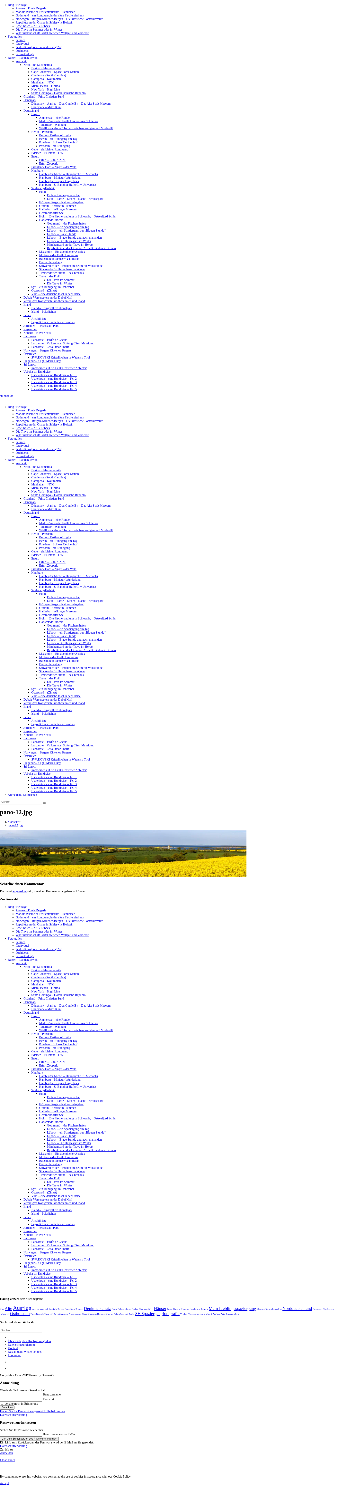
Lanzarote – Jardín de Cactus (49, 339)
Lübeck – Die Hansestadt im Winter (69, 241)
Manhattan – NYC (42, 82)
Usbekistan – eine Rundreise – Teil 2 (54, 378)
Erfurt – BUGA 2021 (52, 160)
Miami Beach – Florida (45, 86)
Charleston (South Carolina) (48, 75)
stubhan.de (6, 396)
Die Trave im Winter (59, 283)
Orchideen (22, 50)
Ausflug (22, 1308)
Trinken (184, 1314)
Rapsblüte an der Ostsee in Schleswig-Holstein (44, 22)
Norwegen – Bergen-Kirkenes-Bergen (47, 350)
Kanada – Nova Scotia (37, 332)
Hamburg (37, 170)
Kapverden (30, 329)
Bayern (35, 114)
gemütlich (148, 1309)
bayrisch (53, 1309)
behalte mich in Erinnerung (21, 1403)
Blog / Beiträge (17, 4)
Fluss (141, 1309)
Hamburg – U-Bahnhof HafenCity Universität (67, 184)
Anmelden (7, 1407)
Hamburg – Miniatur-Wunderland (60, 177)
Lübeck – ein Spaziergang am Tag (68, 227)
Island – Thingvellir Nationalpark (51, 308)
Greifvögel (22, 43)
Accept (4, 1483)
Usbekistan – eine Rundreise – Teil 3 (54, 382)
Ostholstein (20, 1313)
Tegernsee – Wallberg (52, 124)
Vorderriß (208, 1314)
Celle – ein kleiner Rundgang (49, 149)
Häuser (160, 1308)
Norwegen (317, 1309)
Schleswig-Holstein (43, 188)
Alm (2, 1309)
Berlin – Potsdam (42, 131)
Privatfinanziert (61, 1314)
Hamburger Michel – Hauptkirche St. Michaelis (68, 174)
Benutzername (52, 1394)
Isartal (170, 1309)
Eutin (42, 191)
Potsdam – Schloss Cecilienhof (58, 142)
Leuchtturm (195, 1309)
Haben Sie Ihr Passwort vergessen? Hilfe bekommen (32, 1411)
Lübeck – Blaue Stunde (61, 234)
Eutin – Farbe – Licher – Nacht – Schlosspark (75, 198)
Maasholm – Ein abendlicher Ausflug (62, 251)
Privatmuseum (75, 1314)
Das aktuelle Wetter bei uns (24, 1351)
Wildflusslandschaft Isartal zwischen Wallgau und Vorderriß (52, 33)
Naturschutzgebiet (273, 1309)
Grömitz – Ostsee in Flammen (57, 205)
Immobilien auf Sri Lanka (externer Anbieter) (59, 368)
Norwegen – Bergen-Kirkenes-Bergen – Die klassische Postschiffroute (59, 19)
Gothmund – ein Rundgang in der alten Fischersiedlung (50, 15)
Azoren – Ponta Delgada (31, 8)
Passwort (48, 1399)
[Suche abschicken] (44, 803)
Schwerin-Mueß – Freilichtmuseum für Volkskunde (70, 265)
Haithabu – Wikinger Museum (57, 209)
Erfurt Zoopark (48, 163)
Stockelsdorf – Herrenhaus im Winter (62, 269)
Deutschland (31, 110)
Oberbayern (328, 1309)
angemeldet (20, 891)
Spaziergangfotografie (160, 1313)
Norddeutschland (297, 1308)
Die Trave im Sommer (60, 280)
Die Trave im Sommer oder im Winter (39, 29)
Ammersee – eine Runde (54, 117)
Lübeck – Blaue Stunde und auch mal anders (74, 237)
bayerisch (44, 1309)
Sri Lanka (29, 364)
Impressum (14, 1355)
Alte (8, 1308)
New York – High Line (45, 89)
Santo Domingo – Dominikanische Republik (58, 93)
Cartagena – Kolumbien (46, 79)
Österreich (29, 354)
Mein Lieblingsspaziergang (232, 1308)
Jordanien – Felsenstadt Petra (41, 325)
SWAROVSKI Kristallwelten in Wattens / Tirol (60, 357)
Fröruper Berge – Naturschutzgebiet (61, 202)
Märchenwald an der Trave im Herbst (70, 244)
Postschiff (48, 1314)
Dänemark (29, 100)
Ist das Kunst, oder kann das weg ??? (38, 47)
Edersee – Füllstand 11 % (47, 153)
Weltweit (21, 61)
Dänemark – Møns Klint (46, 107)
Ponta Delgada (37, 1314)
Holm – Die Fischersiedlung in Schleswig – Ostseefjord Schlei (77, 216)
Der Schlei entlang (50, 262)
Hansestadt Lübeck (51, 220)
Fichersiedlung (124, 1309)
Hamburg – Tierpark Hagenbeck (59, 181)
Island (27, 304)
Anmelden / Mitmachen (22, 794)
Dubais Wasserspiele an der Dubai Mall (47, 297)
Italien (27, 315)
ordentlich (4, 1314)
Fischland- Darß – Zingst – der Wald (53, 167)
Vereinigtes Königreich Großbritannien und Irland (54, 301)
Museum (261, 1309)
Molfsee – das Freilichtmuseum (58, 255)
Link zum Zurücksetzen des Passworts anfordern (29, 1438)
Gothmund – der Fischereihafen (66, 223)
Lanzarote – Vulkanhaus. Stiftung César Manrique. (62, 343)
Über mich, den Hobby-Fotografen (29, 1341)
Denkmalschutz (97, 1308)
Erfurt (35, 156)
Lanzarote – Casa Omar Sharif (50, 347)
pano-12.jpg (15, 825)
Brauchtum (70, 1309)
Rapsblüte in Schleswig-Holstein (59, 258)
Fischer (135, 1309)
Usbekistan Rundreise (36, 371)
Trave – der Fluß (49, 276)
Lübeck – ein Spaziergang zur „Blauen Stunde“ (76, 230)
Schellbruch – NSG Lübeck (33, 26)
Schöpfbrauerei (121, 1314)
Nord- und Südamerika (37, 64)
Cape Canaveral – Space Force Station (55, 71)
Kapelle (176, 1309)
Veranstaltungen (195, 1314)
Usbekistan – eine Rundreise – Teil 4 (54, 385)
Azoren (35, 1309)
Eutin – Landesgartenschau (63, 195)
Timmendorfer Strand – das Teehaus (61, 272)
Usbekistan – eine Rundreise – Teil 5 (54, 389)
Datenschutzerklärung (21, 1344)
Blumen (20, 40)
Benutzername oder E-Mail (59, 1434)
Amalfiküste (38, 318)
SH (138, 1313)
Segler (131, 1314)
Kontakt (13, 1348)
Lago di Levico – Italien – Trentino (53, 322)
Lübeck (204, 1309)
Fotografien (15, 36)
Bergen (61, 1309)
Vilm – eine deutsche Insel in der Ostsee (56, 294)
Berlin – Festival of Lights (55, 135)
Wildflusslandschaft (230, 1314)
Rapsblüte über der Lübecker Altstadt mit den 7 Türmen (81, 248)
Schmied (109, 1314)
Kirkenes (185, 1309)
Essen (114, 1309)
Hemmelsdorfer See (51, 213)
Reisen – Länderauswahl (23, 57)
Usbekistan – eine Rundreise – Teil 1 (54, 375)
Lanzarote (29, 336)
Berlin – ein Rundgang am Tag (58, 138)
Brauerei (79, 1309)
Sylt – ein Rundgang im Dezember (52, 287)
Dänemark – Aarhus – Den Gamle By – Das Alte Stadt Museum (71, 103)
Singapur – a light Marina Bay (42, 361)
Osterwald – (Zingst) (44, 290)
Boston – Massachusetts (46, 68)
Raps (84, 1314)
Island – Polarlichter (43, 311)
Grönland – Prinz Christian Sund (43, 96)
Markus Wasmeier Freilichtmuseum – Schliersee (45, 12)
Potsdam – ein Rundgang (54, 146)
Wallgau (216, 1314)
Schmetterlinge (25, 54)
